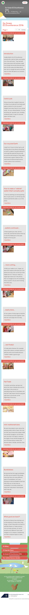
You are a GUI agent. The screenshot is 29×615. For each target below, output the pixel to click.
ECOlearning (14, 11)
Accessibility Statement (14, 580)
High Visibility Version (14, 581)
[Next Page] (19, 30)
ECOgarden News (8, 550)
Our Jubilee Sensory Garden (11, 558)
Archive (23, 30)
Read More (8, 74)
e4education (18, 577)
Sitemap (14, 579)
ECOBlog (5, 546)
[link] (16, 30)
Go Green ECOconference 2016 (13, 12)
